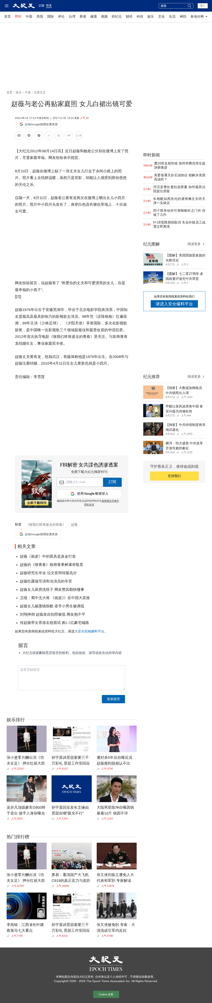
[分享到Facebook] (19, 136)
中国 (29, 16)
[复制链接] (49, 135)
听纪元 (117, 16)
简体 (49, 5)
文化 (161, 16)
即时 (18, 16)
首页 (7, 16)
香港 (83, 16)
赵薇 (74, 524)
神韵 (183, 16)
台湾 (72, 16)
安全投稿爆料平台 (91, 631)
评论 (61, 16)
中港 (28, 92)
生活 (172, 16)
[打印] (59, 136)
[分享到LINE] (29, 136)
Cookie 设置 (106, 994)
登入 (202, 5)
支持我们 (174, 476)
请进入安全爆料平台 (174, 304)
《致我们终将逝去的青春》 (46, 524)
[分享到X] (39, 136)
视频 (104, 16)
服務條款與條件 (110, 501)
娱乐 (150, 16)
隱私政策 (89, 505)
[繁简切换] (79, 136)
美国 (39, 16)
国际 (50, 16)
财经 (129, 16)
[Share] (9, 768)
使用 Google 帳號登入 (92, 493)
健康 (93, 16)
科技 (140, 16)
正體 (41, 5)
